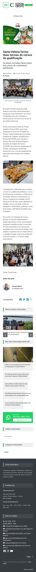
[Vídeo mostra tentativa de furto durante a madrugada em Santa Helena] (18, 354)
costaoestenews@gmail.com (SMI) (16, 526)
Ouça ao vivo (19, 16)
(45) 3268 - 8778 (10, 521)
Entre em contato (28, 569)
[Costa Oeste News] (21, 5)
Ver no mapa (7, 498)
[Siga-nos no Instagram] (8, 550)
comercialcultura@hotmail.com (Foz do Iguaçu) (16, 546)
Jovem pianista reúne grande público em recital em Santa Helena (18, 404)
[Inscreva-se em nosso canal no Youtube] (11, 550)
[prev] (5, 335)
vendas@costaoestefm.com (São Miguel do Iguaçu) (18, 530)
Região (7, 76)
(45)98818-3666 (22, 420)
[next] (30, 335)
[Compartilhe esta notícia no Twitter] (24, 299)
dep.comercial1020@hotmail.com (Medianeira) (14, 539)
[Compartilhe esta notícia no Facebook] (20, 299)
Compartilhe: (8, 300)
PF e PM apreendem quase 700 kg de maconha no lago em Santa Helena (18, 333)
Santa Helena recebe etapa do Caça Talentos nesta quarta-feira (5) (16, 385)
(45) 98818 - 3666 (10, 523)
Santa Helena (8, 436)
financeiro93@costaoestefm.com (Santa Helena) (17, 534)
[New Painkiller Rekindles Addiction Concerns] (18, 322)
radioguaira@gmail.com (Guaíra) (15, 543)
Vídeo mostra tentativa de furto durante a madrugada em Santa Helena (17, 366)
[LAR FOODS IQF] (18, 32)
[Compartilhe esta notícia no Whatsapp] (31, 299)
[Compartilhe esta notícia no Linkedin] (27, 299)
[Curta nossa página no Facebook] (4, 550)
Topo (28, 557)
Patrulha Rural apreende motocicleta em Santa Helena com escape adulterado (18, 394)
